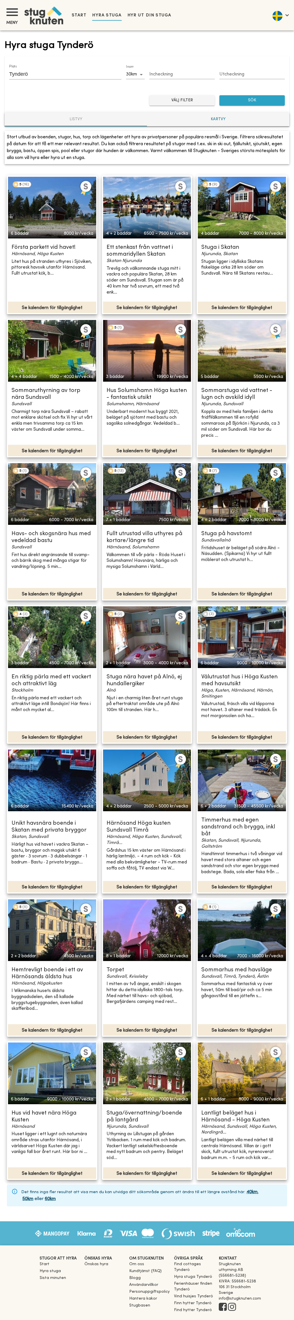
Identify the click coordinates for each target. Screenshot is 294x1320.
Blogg (135, 1278)
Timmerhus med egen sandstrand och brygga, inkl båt (238, 827)
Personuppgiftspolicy (149, 1292)
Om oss (136, 1264)
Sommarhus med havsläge (236, 970)
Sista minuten (53, 1278)
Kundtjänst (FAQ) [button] (145, 1271)
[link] (194, 1270)
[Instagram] (232, 1307)
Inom (130, 67)
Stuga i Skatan (220, 247)
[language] (280, 15)
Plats (13, 66)
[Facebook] (223, 1307)
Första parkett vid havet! (43, 247)
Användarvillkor (143, 1285)
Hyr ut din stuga (149, 15)
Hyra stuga (106, 15)
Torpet (115, 970)
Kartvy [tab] (218, 119)
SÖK (252, 100)
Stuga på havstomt (226, 534)
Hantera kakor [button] (143, 1298)
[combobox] (61, 74)
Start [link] (79, 15)
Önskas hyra (96, 1264)
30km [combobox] (131, 74)
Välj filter (182, 100)
